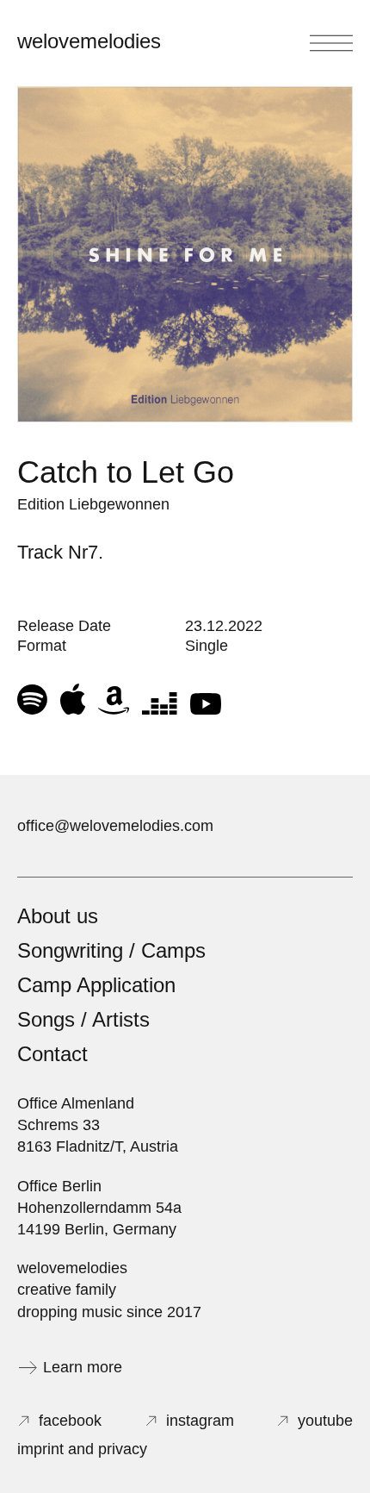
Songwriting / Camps (111, 950)
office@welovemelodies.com (115, 825)
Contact (52, 1053)
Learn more (82, 1367)
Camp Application (96, 984)
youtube (325, 1420)
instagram (200, 1420)
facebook (70, 1420)
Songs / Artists (83, 1019)
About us (57, 916)
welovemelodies (89, 41)
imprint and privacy (82, 1449)
